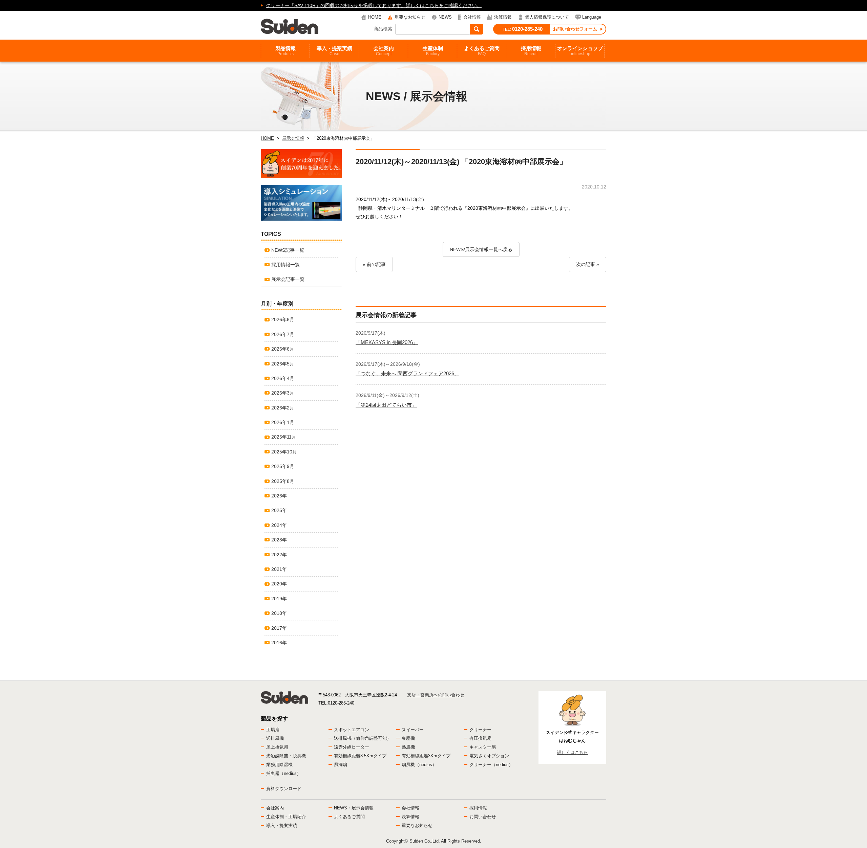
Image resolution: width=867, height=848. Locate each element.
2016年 (279, 642)
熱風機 (408, 747)
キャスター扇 (482, 747)
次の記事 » (587, 264)
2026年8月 (282, 319)
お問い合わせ (482, 816)
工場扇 (272, 729)
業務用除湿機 (279, 764)
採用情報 (531, 50)
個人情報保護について (547, 17)
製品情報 (285, 50)
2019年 (279, 598)
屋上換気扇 (277, 747)
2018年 (279, 613)
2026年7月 (282, 334)
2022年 (279, 554)
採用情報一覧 (285, 264)
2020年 (279, 583)
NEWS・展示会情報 (354, 807)
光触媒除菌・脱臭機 (286, 755)
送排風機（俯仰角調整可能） (362, 738)
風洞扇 (340, 764)
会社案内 (384, 50)
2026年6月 (282, 349)
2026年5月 (282, 363)
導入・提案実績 (334, 50)
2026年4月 (282, 378)
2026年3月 (282, 393)
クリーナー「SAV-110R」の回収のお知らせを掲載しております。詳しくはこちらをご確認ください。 (374, 5)
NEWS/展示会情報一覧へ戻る (481, 249)
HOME (374, 17)
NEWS (445, 17)
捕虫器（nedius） (283, 773)
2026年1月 (282, 422)
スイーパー (413, 729)
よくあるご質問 (482, 50)
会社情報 (472, 17)
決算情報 (503, 17)
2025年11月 (283, 437)
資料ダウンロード (283, 788)
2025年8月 (282, 481)
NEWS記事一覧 (287, 250)
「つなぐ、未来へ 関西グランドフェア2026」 (407, 373)
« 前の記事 (374, 264)
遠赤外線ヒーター (351, 747)
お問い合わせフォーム (575, 28)
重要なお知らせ (410, 17)
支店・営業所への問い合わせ (435, 694)
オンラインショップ (580, 50)
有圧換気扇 (480, 738)
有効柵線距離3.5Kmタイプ (360, 755)
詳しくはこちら (572, 752)
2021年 (279, 569)
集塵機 (408, 738)
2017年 (279, 628)
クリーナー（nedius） (491, 764)
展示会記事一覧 (287, 279)
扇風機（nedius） (419, 764)
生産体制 (433, 50)
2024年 (279, 525)
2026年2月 (282, 407)
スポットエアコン (351, 729)
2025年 (279, 510)
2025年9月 (282, 466)
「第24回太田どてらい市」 (386, 405)
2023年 (279, 539)
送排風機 (275, 738)
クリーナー (480, 729)
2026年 (279, 495)
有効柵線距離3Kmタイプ (426, 755)
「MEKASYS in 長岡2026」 (387, 342)
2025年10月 (284, 451)
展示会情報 (293, 138)
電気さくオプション (489, 755)
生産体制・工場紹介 (286, 816)
